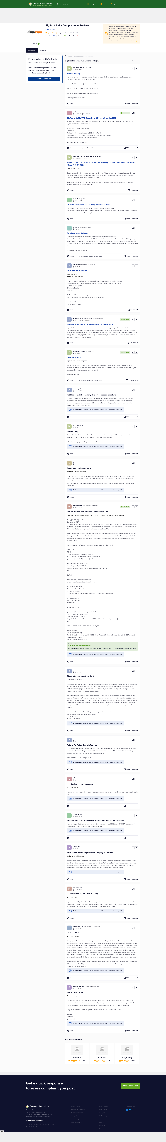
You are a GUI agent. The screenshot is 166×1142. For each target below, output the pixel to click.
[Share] (133, 68)
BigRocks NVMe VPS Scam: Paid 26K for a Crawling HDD (91, 118)
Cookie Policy (103, 1116)
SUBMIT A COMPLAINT (44, 79)
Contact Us (102, 1125)
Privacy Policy (103, 1113)
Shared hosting (73, 73)
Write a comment (132, 103)
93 (54, 36)
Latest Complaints (76, 1119)
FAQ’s (104, 4)
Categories (93, 4)
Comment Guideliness (105, 1119)
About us (101, 1122)
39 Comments (133, 380)
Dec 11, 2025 (86, 114)
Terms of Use (103, 1109)
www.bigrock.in (50, 29)
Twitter (130, 1110)
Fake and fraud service (77, 271)
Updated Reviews (76, 1122)
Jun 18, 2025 (86, 158)
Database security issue (77, 233)
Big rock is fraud (74, 357)
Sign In (115, 4)
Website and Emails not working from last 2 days (88, 205)
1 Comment (134, 190)
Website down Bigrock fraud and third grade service (90, 324)
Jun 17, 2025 (87, 320)
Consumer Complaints (78, 1109)
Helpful (72, 103)
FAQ (100, 1128)
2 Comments (133, 343)
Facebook (127, 1110)
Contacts (43, 50)
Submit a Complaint (130, 4)
